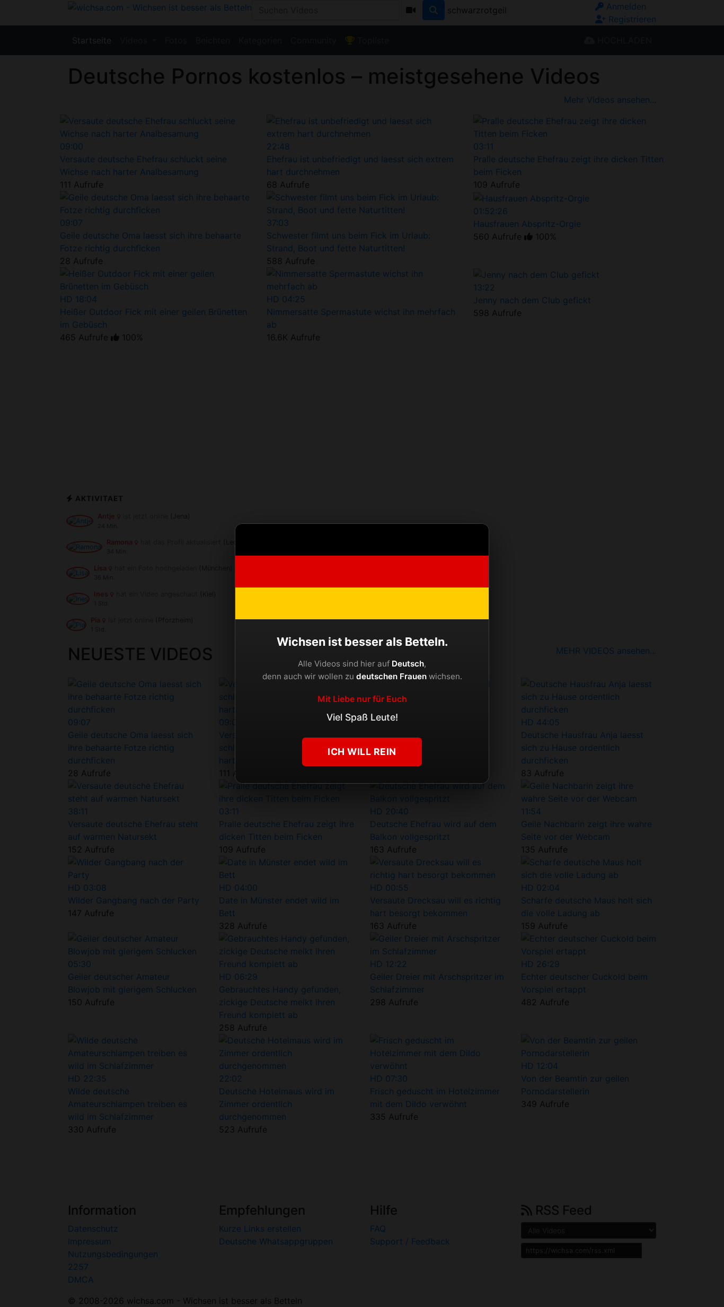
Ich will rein (362, 751)
